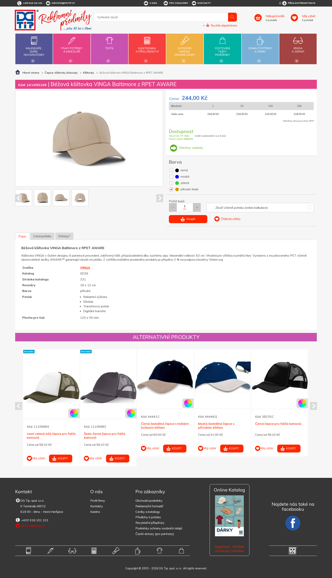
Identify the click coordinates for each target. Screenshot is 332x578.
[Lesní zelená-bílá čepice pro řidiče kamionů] (51, 387)
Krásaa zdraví (298, 50)
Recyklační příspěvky (149, 523)
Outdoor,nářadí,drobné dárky (185, 52)
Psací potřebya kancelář (71, 50)
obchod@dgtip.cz (63, 3)
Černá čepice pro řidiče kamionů (278, 424)
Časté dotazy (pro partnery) (154, 534)
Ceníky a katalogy (147, 512)
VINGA (85, 267)
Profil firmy (97, 500)
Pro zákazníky (178, 3)
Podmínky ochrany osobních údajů (158, 528)
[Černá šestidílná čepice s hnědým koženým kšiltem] (165, 377)
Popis (22, 236)
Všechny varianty (190, 148)
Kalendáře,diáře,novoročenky (34, 52)
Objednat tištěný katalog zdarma (229, 549)
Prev (18, 198)
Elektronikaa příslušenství (147, 50)
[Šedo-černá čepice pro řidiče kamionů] (108, 387)
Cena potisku (42, 236)
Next (159, 198)
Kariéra (95, 512)
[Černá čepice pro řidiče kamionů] (279, 377)
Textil (109, 48)
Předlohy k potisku (148, 517)
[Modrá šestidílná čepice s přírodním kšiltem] (222, 377)
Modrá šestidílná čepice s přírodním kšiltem (216, 426)
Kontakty (204, 3)
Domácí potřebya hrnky (260, 50)
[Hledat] (232, 17)
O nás (153, 3)
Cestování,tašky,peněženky (222, 52)
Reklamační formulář (149, 506)
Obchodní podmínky (149, 500)
